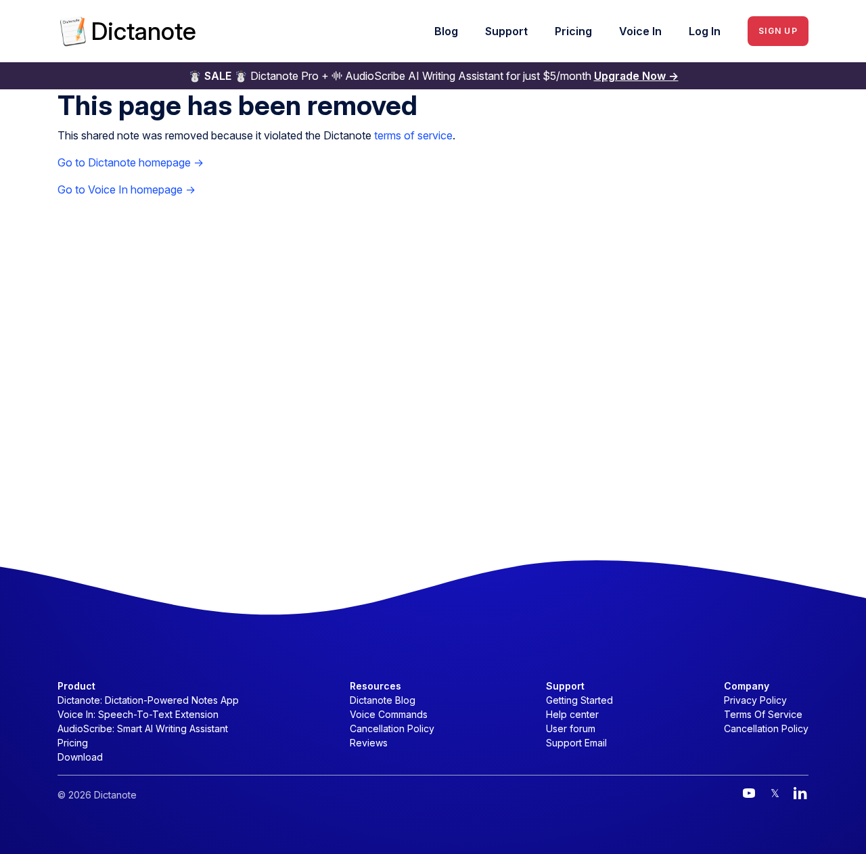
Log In (705, 31)
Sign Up (778, 31)
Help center (572, 714)
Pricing (573, 31)
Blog (446, 31)
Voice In (640, 31)
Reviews (369, 742)
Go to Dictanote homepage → (131, 162)
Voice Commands (389, 714)
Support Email (576, 742)
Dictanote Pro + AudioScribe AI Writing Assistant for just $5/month (433, 76)
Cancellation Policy (392, 728)
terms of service (413, 135)
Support (506, 31)
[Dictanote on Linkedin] (800, 793)
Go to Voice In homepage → (127, 189)
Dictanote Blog (382, 700)
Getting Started (579, 700)
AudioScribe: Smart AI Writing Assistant (143, 728)
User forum (570, 728)
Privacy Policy (755, 700)
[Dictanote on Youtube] (749, 793)
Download (80, 757)
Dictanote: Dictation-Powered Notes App (148, 700)
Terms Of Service (763, 714)
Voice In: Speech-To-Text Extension (138, 714)
